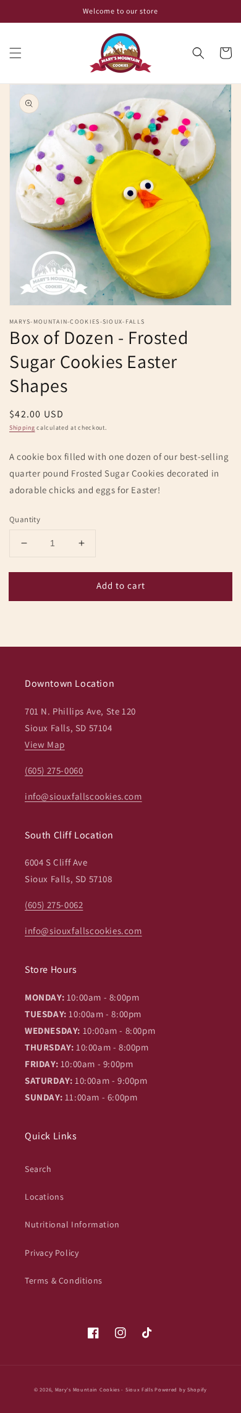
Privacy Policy (51, 1252)
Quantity (24, 519)
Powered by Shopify (180, 1389)
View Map (45, 744)
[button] (15, 53)
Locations (44, 1196)
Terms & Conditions (64, 1280)
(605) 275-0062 (54, 905)
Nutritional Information (72, 1224)
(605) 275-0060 (54, 770)
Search (38, 1168)
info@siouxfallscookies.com (83, 796)
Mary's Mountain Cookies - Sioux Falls (104, 1389)
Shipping (22, 428)
